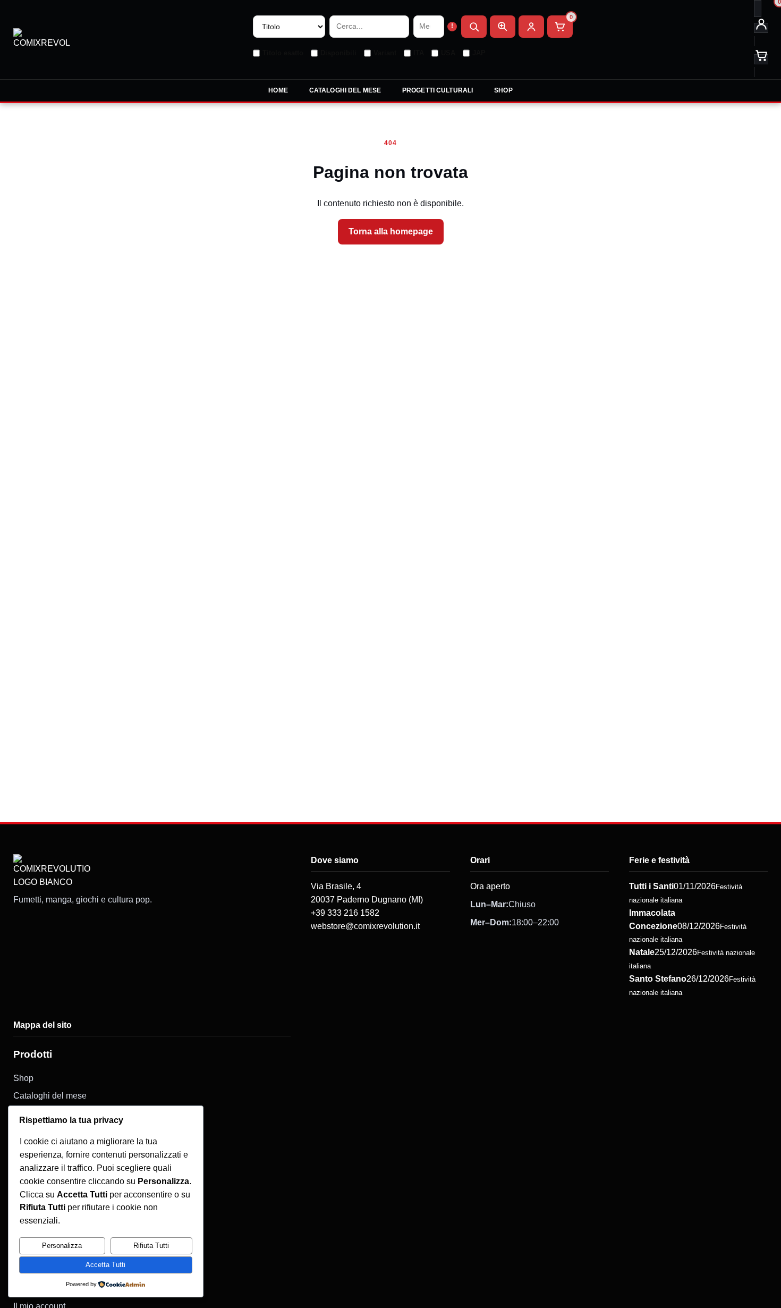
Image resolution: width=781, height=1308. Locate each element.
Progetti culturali (437, 90)
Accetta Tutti (105, 1265)
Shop (503, 90)
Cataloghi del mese (345, 90)
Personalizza (62, 1246)
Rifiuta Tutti (151, 1246)
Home (277, 90)
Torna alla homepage (391, 231)
